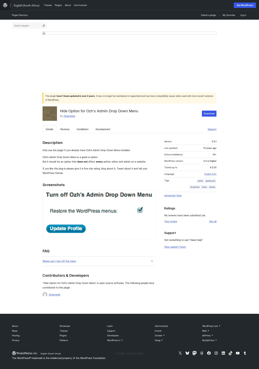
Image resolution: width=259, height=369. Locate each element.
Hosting (16, 335)
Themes (64, 331)
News (15, 331)
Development (103, 129)
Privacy (15, 340)
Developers (113, 335)
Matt (205, 331)
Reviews (65, 129)
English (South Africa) (51, 353)
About (15, 326)
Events (158, 331)
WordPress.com (211, 326)
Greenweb (69, 115)
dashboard (210, 181)
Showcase (65, 326)
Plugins (63, 335)
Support (212, 129)
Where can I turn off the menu (59, 261)
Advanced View (173, 195)
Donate (160, 335)
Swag (159, 340)
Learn (110, 326)
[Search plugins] (44, 26)
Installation (83, 129)
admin (200, 181)
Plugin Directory (20, 15)
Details (49, 129)
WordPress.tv (115, 340)
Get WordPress (245, 5)
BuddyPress (209, 340)
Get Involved (161, 326)
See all (212, 221)
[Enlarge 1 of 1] (151, 194)
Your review (170, 221)
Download (209, 113)
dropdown (194, 187)
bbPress (207, 335)
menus (212, 187)
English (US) (210, 174)
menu (204, 187)
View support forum (175, 246)
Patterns (64, 340)
